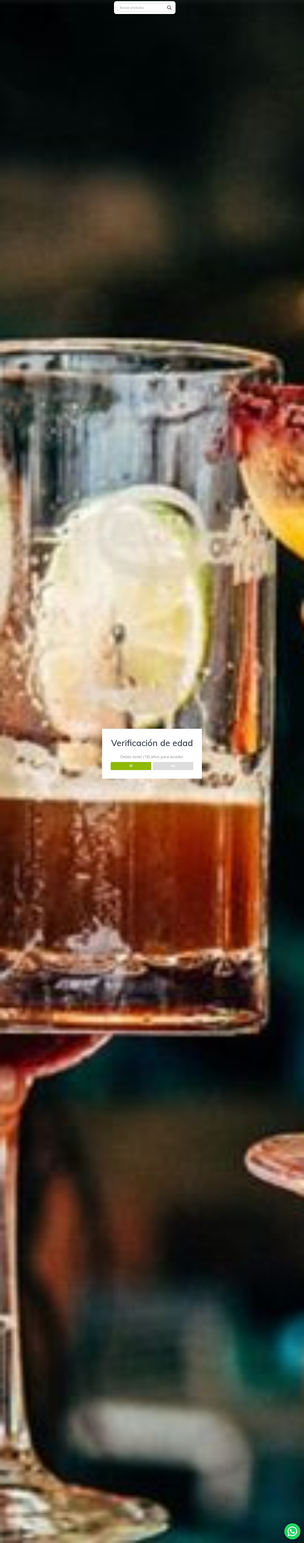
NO (173, 766)
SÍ (131, 766)
